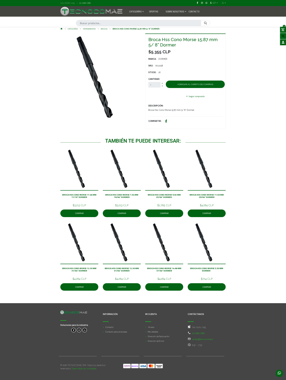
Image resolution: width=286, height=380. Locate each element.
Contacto (194, 11)
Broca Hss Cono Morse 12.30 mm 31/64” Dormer (79, 269)
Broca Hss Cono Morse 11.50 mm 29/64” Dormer (207, 196)
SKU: (150, 65)
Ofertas (153, 11)
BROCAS (104, 28)
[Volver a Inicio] (61, 29)
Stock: (152, 72)
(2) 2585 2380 (85, 2)
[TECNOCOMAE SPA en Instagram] (79, 330)
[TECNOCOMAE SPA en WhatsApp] (84, 330)
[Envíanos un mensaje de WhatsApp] (279, 373)
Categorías (135, 11)
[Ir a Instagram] (202, 2)
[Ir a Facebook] (197, 2)
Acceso (151, 327)
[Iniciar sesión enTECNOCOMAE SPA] (283, 42)
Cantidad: (154, 79)
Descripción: (155, 106)
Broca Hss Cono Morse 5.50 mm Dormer (206, 269)
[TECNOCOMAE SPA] (91, 11)
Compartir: (154, 121)
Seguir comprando (196, 96)
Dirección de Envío (156, 340)
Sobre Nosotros (175, 11)
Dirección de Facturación (158, 336)
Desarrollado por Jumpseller (84, 368)
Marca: (152, 59)
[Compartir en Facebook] (166, 121)
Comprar (79, 213)
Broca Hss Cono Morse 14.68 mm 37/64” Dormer (164, 269)
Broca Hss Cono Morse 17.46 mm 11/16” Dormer (79, 196)
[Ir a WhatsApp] (206, 2)
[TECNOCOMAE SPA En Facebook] (73, 330)
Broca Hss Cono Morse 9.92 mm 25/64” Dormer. (164, 196)
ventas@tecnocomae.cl (202, 339)
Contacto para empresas (116, 331)
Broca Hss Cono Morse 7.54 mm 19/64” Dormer (121, 196)
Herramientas (89, 28)
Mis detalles (153, 331)
